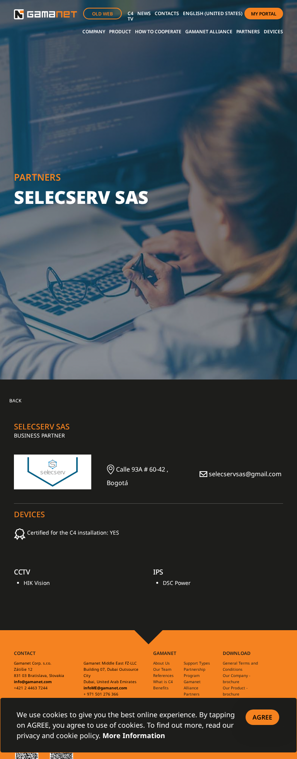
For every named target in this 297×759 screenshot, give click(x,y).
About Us (161, 663)
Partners (192, 694)
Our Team (162, 669)
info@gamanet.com (33, 681)
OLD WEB (102, 13)
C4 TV (130, 16)
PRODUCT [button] (120, 31)
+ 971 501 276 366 (101, 694)
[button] (212, 13)
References (163, 675)
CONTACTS (167, 13)
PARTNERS (248, 31)
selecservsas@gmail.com (244, 474)
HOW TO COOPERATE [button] (158, 31)
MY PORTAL (264, 13)
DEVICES (273, 31)
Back (15, 400)
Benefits (161, 688)
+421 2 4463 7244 (31, 688)
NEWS (144, 13)
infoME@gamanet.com (105, 688)
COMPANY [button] (93, 31)
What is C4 (163, 681)
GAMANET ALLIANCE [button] (208, 31)
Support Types (197, 663)
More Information (133, 735)
